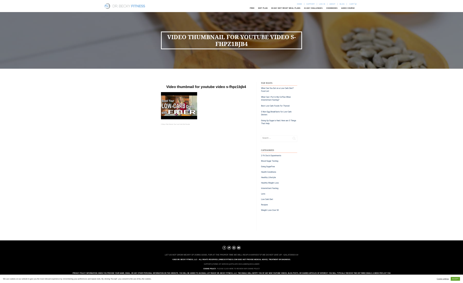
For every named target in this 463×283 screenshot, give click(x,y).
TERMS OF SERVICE (220, 264)
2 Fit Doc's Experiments (271, 155)
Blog (342, 4)
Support (310, 4)
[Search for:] (276, 138)
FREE (252, 8)
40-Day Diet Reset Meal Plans (285, 8)
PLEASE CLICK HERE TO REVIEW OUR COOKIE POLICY (238, 269)
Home (299, 4)
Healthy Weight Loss (270, 183)
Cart (351, 4)
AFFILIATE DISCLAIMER (239, 264)
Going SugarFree (268, 166)
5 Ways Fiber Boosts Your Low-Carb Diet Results (175, 124)
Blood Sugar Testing (269, 161)
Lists (263, 194)
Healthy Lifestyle (268, 177)
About (332, 4)
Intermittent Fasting (269, 188)
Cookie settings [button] (443, 279)
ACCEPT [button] (455, 279)
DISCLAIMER (254, 264)
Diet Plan (263, 8)
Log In (322, 4)
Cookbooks (332, 8)
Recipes (264, 205)
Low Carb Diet (267, 199)
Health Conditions (268, 172)
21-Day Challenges (313, 8)
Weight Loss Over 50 (270, 210)
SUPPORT (207, 264)
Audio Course (348, 8)
